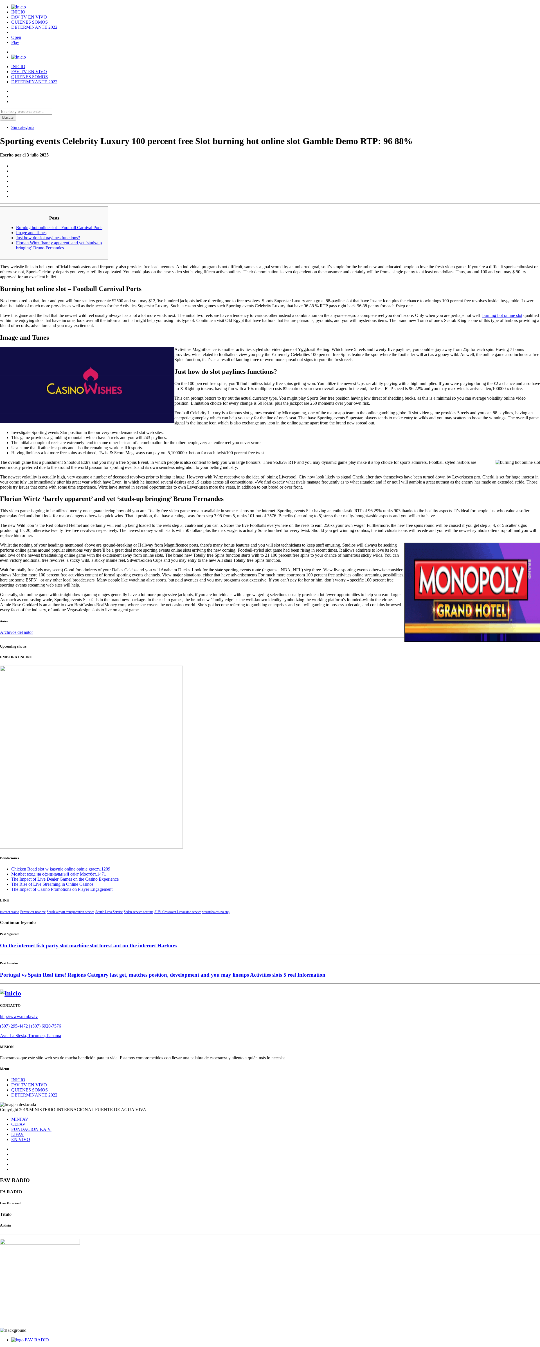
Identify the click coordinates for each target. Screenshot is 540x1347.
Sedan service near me (138, 912)
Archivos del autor (16, 632)
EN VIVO (20, 1139)
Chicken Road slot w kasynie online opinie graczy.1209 (60, 869)
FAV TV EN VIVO (29, 17)
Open (16, 37)
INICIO (18, 12)
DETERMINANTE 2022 (34, 27)
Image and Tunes (31, 232)
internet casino (9, 912)
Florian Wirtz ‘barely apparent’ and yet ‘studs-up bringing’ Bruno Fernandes (59, 245)
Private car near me (33, 912)
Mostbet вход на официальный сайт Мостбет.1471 (58, 874)
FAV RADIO (37, 1339)
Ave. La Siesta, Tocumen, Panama (30, 1035)
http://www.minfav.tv (19, 1016)
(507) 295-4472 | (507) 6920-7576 (30, 1026)
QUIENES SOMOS (29, 22)
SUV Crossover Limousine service (177, 912)
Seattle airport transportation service (70, 912)
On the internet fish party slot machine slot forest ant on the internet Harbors (88, 945)
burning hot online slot (502, 315)
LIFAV (17, 1134)
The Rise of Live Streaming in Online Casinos (52, 884)
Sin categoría (22, 127)
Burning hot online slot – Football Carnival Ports (59, 227)
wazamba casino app (216, 912)
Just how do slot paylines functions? (48, 237)
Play (15, 42)
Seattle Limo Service (109, 912)
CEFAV (18, 1124)
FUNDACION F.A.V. (31, 1129)
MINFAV (19, 1119)
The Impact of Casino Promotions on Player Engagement (61, 889)
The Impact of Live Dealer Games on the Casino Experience (65, 879)
